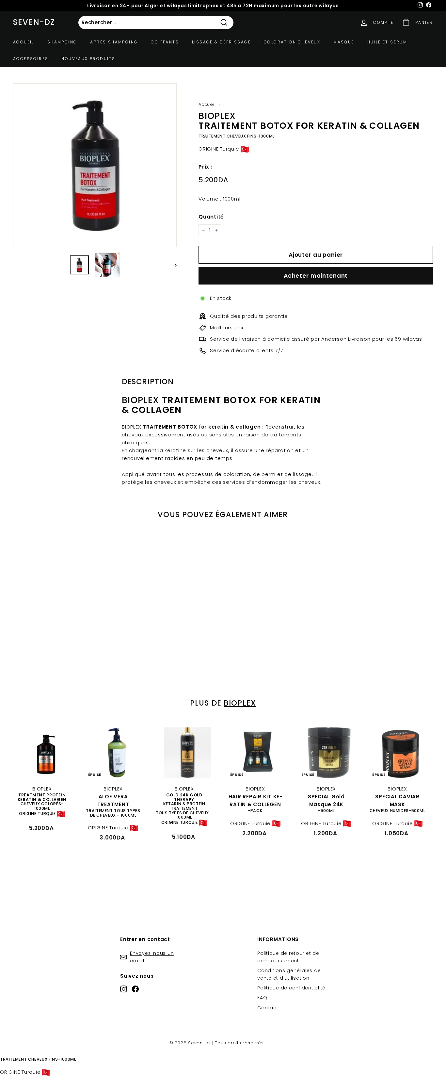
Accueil (23, 42)
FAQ (262, 997)
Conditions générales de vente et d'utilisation (289, 974)
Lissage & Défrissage (221, 42)
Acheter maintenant (316, 276)
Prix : (206, 167)
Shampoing (62, 42)
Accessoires (30, 58)
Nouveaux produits (88, 58)
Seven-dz (34, 22)
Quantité (211, 216)
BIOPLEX (240, 703)
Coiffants (165, 42)
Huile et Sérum (387, 42)
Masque (343, 42)
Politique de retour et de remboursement (288, 957)
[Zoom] (94, 165)
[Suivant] (172, 265)
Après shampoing (114, 42)
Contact (267, 1007)
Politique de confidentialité (291, 988)
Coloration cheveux (292, 42)
